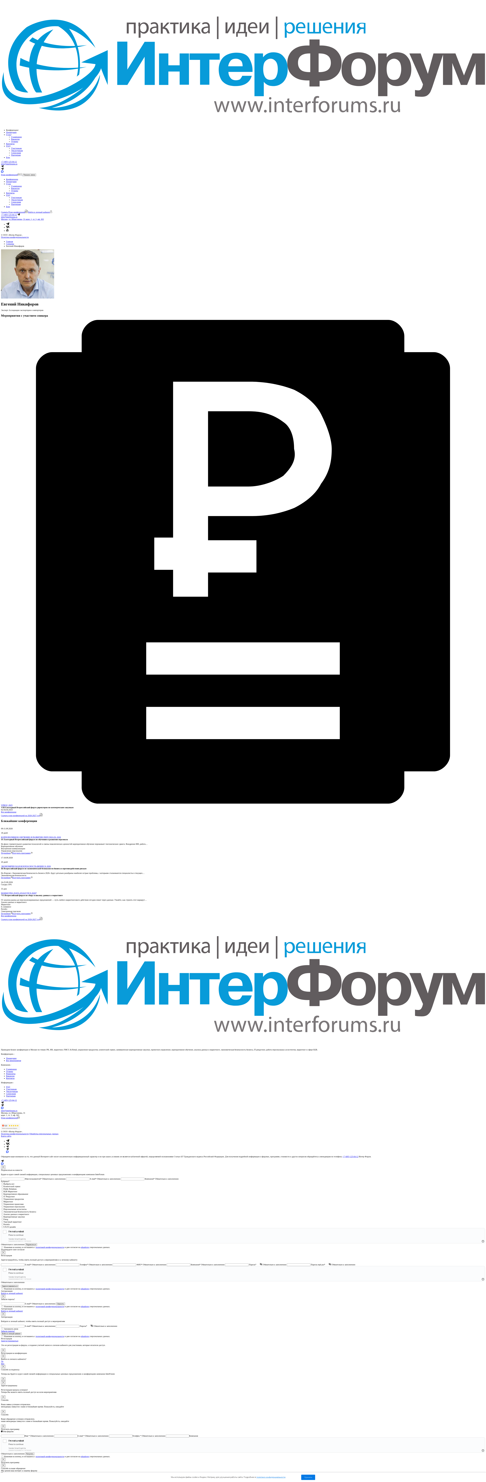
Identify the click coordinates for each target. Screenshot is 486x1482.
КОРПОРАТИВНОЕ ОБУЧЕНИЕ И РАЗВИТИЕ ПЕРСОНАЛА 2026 (31, 837)
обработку (85, 1247)
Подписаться (31, 1245)
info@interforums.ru (9, 164)
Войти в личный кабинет (12, 1293)
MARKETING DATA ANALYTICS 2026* (19, 893)
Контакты (10, 144)
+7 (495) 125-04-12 (9, 162)
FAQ (8, 146)
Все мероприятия (13, 1061)
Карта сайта (6, 1136)
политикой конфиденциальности (50, 1247)
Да (2, 1361)
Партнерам (16, 155)
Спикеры (10, 244)
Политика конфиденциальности (15, 237)
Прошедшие (11, 132)
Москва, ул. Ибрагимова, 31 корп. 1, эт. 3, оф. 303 (22, 219)
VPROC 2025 (7, 805)
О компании (16, 137)
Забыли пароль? (8, 1331)
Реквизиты (10, 1074)
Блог (8, 157)
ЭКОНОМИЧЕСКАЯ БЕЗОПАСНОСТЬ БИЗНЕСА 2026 (26, 866)
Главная (9, 241)
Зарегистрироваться (9, 1341)
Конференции (12, 179)
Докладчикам (17, 151)
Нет (2, 1364)
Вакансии (15, 139)
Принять (308, 1477)
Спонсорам (16, 153)
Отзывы (14, 141)
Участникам (16, 148)
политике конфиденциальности (270, 1477)
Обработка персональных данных (43, 1134)
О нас (8, 135)
